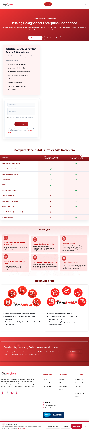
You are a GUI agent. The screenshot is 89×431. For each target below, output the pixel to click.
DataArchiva (35, 38)
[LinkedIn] (12, 393)
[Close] (85, 426)
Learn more (21, 428)
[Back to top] (86, 421)
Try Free (48, 4)
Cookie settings (53, 426)
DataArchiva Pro (52, 38)
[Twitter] (7, 393)
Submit (21, 124)
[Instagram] (16, 393)
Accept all (76, 426)
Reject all (65, 426)
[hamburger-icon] (85, 4)
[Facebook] (2, 393)
